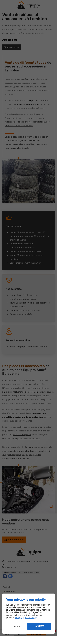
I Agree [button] (39, 626)
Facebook (29, 617)
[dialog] (28, 614)
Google (18, 617)
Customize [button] (16, 626)
